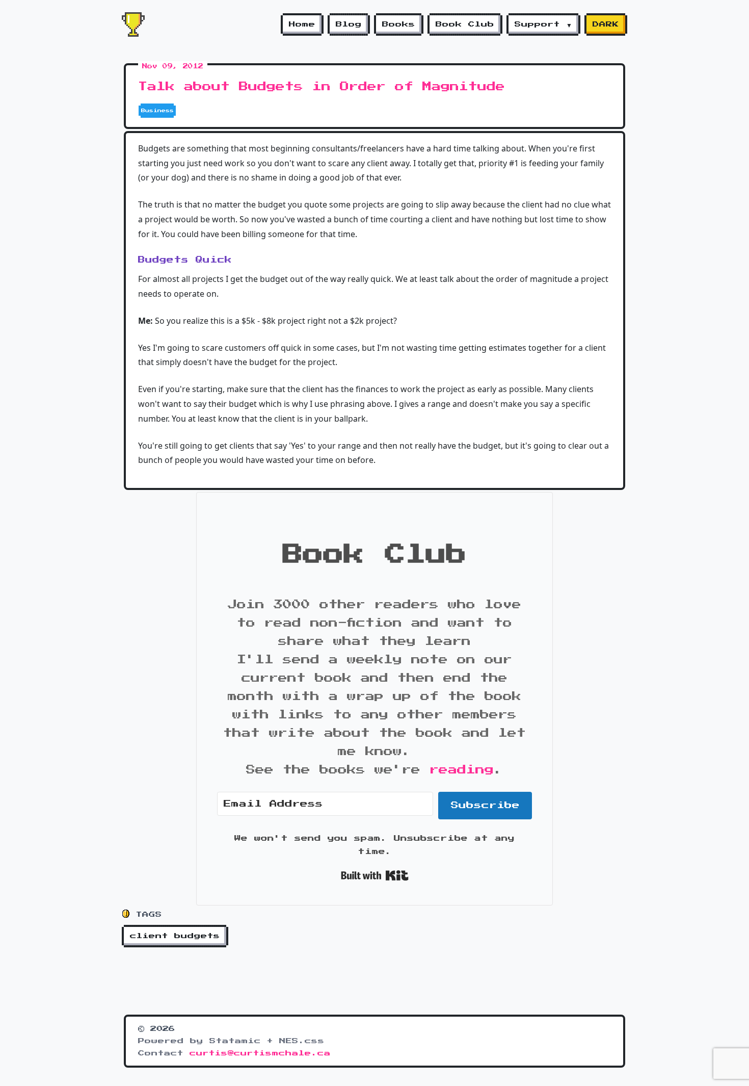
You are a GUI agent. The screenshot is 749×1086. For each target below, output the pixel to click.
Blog (349, 24)
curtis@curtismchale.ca (260, 1053)
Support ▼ (543, 24)
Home (302, 24)
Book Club (465, 24)
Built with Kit (375, 875)
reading (462, 769)
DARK (606, 24)
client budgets (175, 936)
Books (398, 24)
